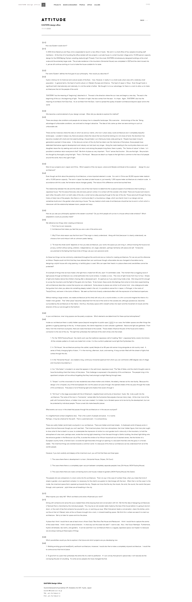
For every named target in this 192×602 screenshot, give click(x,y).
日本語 (148, 4)
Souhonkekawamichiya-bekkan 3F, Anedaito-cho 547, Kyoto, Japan (68, 588)
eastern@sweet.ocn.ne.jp (53, 590)
